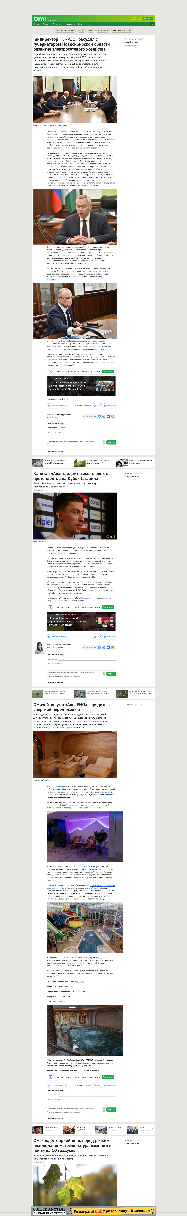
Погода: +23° (136, 18)
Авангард (85, 598)
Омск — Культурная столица (122, 30)
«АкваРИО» (61, 786)
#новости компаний (40, 74)
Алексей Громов (131, 42)
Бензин (81, 30)
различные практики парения (88, 866)
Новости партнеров (131, 45)
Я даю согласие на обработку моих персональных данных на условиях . (71, 441)
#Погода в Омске (39, 1162)
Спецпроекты (69, 24)
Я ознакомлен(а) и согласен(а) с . (65, 445)
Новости (36, 24)
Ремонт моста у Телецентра (65, 30)
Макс (99, 406)
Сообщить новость (58, 406)
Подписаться (108, 371)
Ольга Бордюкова (131, 476)
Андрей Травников (67, 131)
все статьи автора (52, 417)
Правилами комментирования (72, 445)
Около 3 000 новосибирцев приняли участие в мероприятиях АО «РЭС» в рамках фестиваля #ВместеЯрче (67, 386)
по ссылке (80, 981)
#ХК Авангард (38, 490)
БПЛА (91, 30)
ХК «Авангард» (102, 30)
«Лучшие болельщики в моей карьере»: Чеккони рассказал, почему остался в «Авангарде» (68, 621)
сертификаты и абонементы (75, 957)
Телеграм (110, 406)
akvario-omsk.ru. (59, 1001)
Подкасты (46, 24)
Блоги (80, 24)
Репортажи (57, 24)
